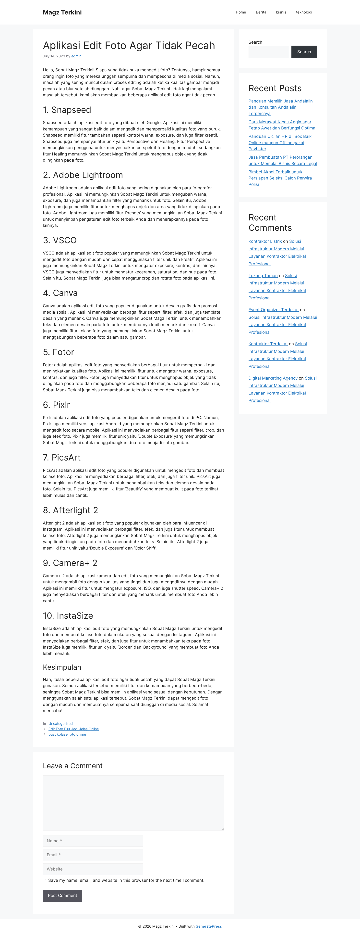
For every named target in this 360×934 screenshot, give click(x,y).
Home (241, 12)
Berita (261, 12)
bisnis (281, 12)
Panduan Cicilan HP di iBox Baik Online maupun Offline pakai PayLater (280, 142)
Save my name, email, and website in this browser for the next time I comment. (126, 880)
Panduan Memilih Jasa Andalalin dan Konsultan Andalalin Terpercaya (281, 107)
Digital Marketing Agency (273, 378)
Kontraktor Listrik (265, 241)
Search (255, 42)
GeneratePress (209, 926)
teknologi (304, 12)
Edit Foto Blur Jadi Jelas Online (73, 729)
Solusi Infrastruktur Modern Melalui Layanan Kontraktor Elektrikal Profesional (283, 325)
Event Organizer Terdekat (274, 309)
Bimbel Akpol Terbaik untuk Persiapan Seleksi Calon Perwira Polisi (280, 178)
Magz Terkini (62, 12)
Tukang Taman (263, 275)
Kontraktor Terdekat (268, 343)
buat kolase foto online (67, 734)
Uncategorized (60, 723)
